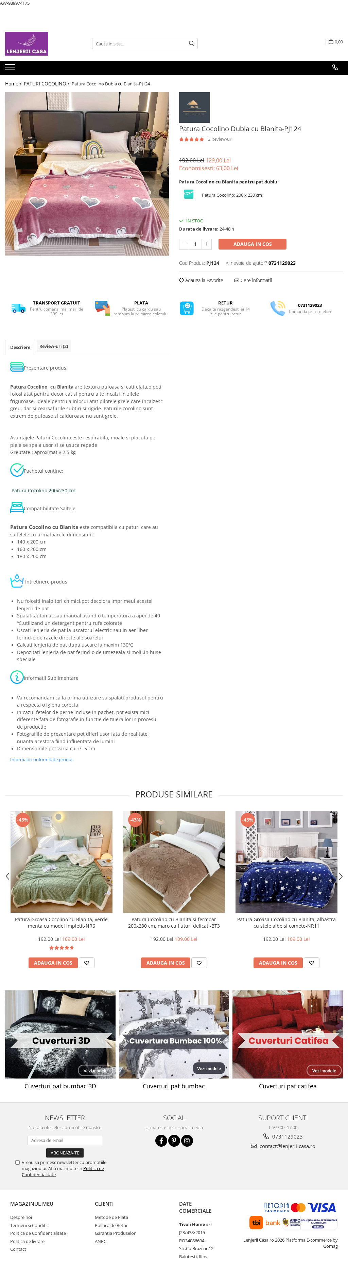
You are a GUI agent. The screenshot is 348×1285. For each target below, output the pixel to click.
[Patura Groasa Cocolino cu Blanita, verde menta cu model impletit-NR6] (61, 862)
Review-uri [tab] (53, 346)
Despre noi (21, 1217)
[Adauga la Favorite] (86, 962)
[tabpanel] (87, 174)
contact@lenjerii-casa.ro (286, 1146)
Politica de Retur (111, 1225)
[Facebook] (161, 1141)
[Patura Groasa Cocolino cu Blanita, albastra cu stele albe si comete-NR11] (286, 862)
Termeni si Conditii (29, 1225)
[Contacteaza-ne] (335, 67)
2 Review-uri (220, 139)
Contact (18, 1249)
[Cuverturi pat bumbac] (174, 1034)
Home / (14, 83)
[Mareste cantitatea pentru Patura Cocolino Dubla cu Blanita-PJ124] (207, 244)
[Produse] (11, 69)
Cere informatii (255, 280)
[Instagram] (187, 1141)
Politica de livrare (27, 1241)
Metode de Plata (111, 1217)
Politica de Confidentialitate (38, 1233)
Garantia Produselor (115, 1233)
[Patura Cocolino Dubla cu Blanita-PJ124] (87, 174)
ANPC (100, 1241)
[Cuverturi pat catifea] (287, 1034)
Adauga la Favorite (203, 280)
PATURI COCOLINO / (47, 83)
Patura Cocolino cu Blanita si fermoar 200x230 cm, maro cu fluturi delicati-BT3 (174, 922)
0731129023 (287, 1136)
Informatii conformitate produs (41, 759)
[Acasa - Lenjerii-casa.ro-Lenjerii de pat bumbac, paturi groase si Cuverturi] (39, 44)
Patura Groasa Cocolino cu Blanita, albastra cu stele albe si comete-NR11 (286, 922)
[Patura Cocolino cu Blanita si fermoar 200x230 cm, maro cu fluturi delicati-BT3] (174, 862)
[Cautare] (192, 43)
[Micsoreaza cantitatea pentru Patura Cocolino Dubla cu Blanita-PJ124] (184, 244)
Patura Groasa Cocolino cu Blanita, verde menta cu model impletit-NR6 (61, 922)
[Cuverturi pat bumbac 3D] (60, 1034)
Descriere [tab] (20, 347)
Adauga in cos (252, 244)
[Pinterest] (174, 1141)
